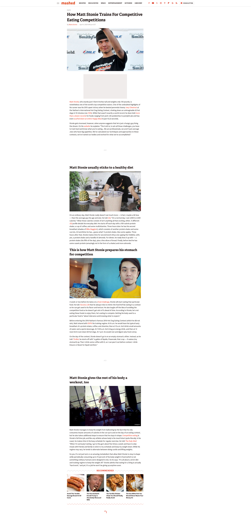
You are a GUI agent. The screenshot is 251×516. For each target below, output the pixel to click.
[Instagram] (161, 3)
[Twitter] (157, 3)
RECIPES (82, 3)
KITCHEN (128, 3)
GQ (71, 223)
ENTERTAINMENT (115, 3)
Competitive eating (129, 435)
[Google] (172, 3)
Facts (69, 10)
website (87, 126)
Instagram (137, 209)
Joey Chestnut (131, 107)
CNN (89, 113)
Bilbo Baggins (91, 229)
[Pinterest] (165, 3)
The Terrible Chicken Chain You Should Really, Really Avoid (114, 496)
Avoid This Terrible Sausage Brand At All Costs (74, 496)
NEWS (103, 3)
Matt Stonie (74, 102)
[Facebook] (149, 3)
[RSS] (176, 3)
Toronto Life (84, 305)
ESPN (90, 323)
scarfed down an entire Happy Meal (88, 119)
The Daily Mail (130, 441)
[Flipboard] (168, 3)
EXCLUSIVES (93, 3)
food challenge (103, 302)
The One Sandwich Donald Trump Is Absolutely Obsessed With (94, 497)
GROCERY (138, 3)
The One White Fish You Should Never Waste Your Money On (134, 496)
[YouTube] (153, 3)
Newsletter (188, 3)
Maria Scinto (73, 25)
